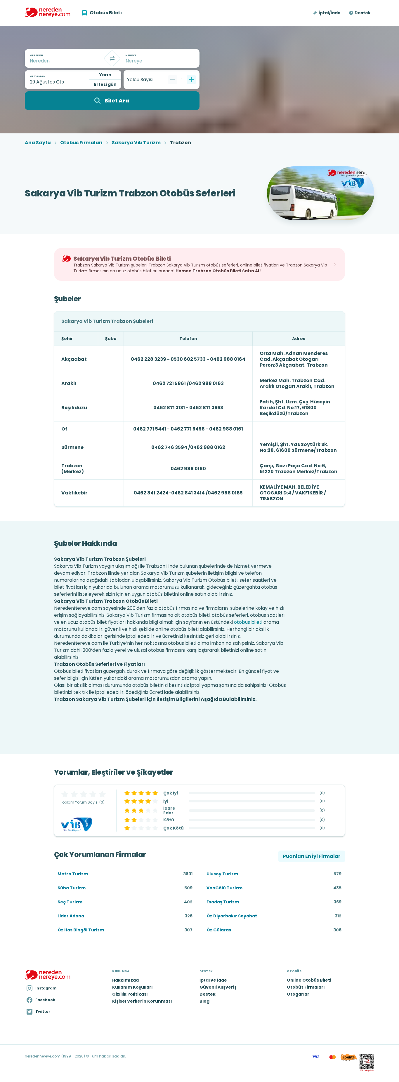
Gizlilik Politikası (130, 994)
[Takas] (112, 58)
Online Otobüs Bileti (309, 980)
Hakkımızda (125, 980)
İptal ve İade (213, 980)
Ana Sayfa (38, 143)
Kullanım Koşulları (132, 987)
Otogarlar (298, 994)
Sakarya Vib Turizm (136, 143)
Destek (363, 13)
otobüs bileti (248, 622)
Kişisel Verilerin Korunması (142, 1001)
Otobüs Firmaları (81, 143)
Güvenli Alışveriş (218, 987)
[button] (327, 13)
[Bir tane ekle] (191, 79)
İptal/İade (330, 13)
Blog (204, 1001)
